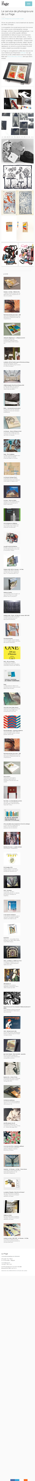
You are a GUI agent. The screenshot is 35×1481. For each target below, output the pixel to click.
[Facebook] (12, 1480)
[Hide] (26, 1480)
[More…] (24, 1480)
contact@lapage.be (5, 1262)
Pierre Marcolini (12, 56)
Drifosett (23, 53)
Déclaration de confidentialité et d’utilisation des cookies (14, 1270)
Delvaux (20, 56)
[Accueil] (5, 3)
